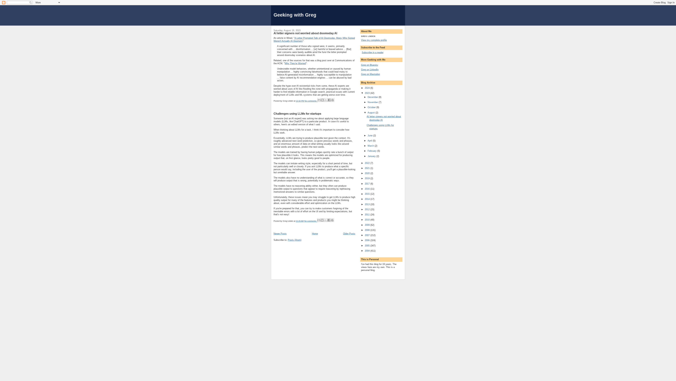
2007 (367, 235)
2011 (367, 214)
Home (315, 233)
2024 (367, 88)
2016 (367, 189)
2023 (367, 93)
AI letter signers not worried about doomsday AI (305, 33)
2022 (367, 163)
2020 (367, 173)
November (373, 102)
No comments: (311, 101)
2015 (367, 194)
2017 (367, 183)
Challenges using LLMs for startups (297, 113)
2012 (367, 209)
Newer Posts (280, 233)
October (372, 107)
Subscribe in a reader (372, 52)
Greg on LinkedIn (369, 69)
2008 (367, 230)
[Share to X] (326, 100)
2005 (367, 245)
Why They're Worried (295, 63)
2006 (367, 240)
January (372, 156)
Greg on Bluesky (369, 65)
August (371, 112)
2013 (367, 204)
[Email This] (319, 100)
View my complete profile (374, 40)
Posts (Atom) (294, 240)
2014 (367, 199)
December (373, 97)
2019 (367, 178)
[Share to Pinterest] (332, 100)
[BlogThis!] (322, 100)
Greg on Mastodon (370, 74)
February (372, 151)
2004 (367, 250)
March (371, 145)
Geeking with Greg (295, 15)
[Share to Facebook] (329, 100)
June (370, 135)
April (370, 140)
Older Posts (349, 233)
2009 (367, 225)
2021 (367, 168)
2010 (367, 219)
